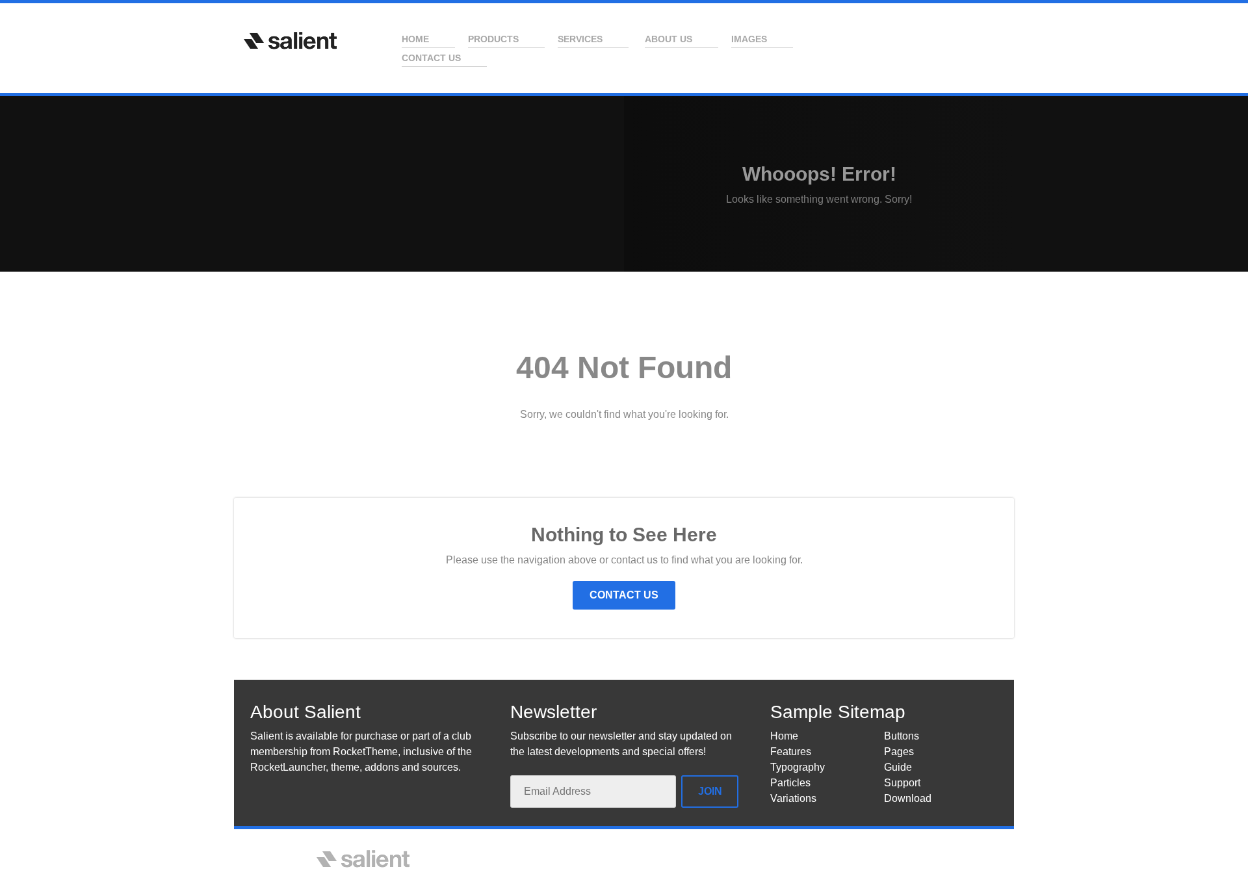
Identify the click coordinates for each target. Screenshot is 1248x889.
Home (784, 735)
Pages (899, 751)
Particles (790, 782)
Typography (797, 767)
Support (902, 782)
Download (907, 798)
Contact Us (624, 594)
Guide (898, 767)
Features (790, 751)
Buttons (901, 735)
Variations (793, 798)
